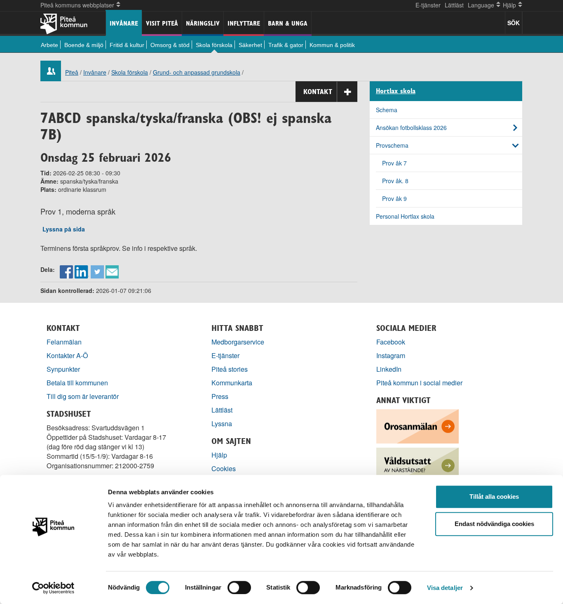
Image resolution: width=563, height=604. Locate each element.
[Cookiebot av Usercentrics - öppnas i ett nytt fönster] (53, 588)
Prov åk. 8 (395, 181)
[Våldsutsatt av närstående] (417, 464)
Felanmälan (64, 342)
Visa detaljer (445, 587)
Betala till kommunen (77, 382)
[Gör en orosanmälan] (417, 425)
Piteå (71, 72)
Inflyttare (244, 23)
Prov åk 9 (394, 198)
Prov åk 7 (394, 163)
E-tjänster (428, 5)
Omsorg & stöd (170, 45)
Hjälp (219, 455)
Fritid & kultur (127, 45)
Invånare (124, 23)
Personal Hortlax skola (405, 216)
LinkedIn (388, 369)
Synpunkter (63, 369)
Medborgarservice (237, 342)
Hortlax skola (395, 91)
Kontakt (317, 91)
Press (219, 396)
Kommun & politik (332, 45)
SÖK (513, 23)
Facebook (390, 342)
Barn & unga (287, 23)
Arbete (49, 45)
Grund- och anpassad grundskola (196, 72)
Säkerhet (250, 45)
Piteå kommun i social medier (419, 382)
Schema (386, 110)
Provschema (392, 145)
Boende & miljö (83, 45)
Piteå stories (229, 369)
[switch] (239, 587)
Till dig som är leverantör (83, 396)
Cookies (223, 468)
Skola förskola (214, 45)
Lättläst (454, 5)
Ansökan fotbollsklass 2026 (411, 127)
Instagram (390, 355)
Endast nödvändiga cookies (494, 523)
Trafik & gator (285, 45)
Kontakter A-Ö (67, 355)
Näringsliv (203, 23)
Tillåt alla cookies (494, 496)
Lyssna (221, 423)
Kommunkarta (231, 382)
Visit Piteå (162, 23)
